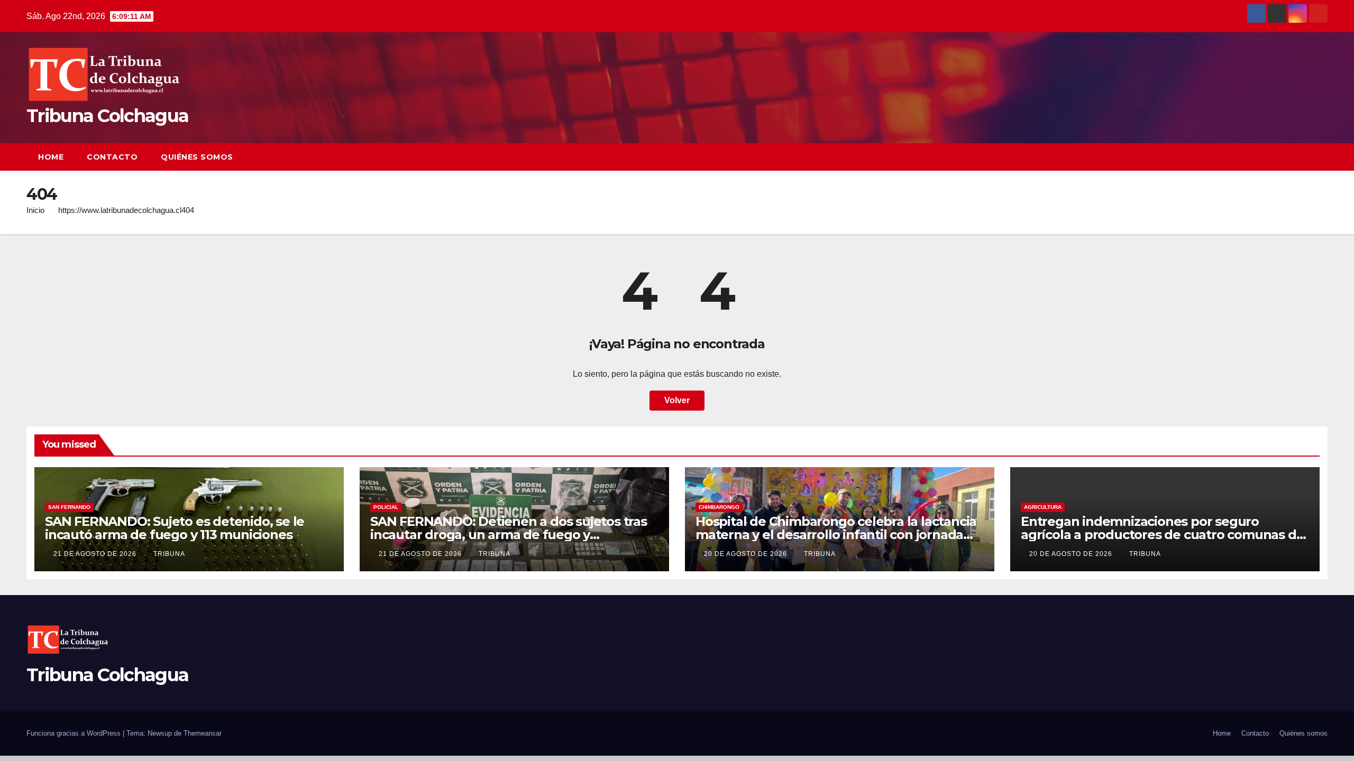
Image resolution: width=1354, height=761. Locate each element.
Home (50, 157)
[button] (1300, 156)
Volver (677, 400)
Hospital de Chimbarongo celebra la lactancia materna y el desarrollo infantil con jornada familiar (836, 534)
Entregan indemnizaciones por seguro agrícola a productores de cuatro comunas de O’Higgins (1162, 534)
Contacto (112, 157)
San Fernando (69, 507)
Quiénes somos (197, 157)
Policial (385, 507)
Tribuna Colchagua (107, 116)
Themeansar (203, 733)
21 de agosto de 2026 (96, 554)
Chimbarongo (719, 507)
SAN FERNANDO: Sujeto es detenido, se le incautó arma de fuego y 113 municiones (174, 528)
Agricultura (1043, 507)
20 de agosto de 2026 (746, 554)
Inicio (35, 210)
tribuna (169, 554)
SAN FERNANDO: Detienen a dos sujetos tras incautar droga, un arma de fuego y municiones (508, 534)
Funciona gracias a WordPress (74, 733)
